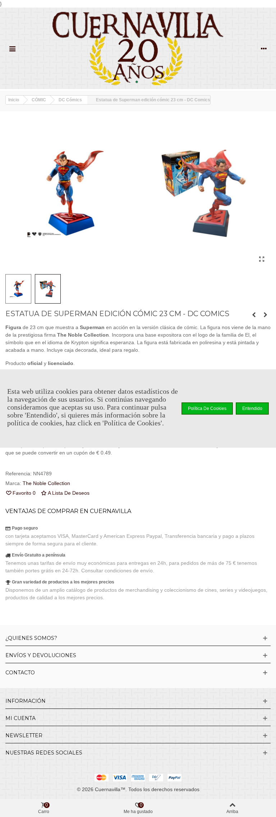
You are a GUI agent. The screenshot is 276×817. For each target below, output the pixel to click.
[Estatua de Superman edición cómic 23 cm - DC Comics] (261, 259)
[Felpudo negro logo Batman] (253, 314)
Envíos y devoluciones (40, 655)
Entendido (252, 408)
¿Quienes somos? (31, 638)
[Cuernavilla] (138, 48)
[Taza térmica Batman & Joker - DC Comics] (265, 314)
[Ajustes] (264, 48)
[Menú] (12, 48)
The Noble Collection (46, 483)
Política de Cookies (207, 408)
